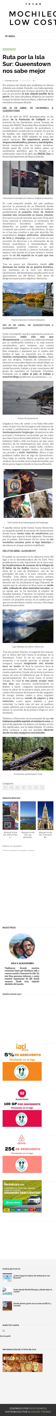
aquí (48, 376)
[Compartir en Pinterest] (42, 787)
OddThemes (37, 1408)
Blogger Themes (39, 1411)
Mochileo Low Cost (11, 81)
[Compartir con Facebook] (5, 787)
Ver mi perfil (5, 1336)
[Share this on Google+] (17, 787)
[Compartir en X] (11, 787)
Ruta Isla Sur (9, 49)
